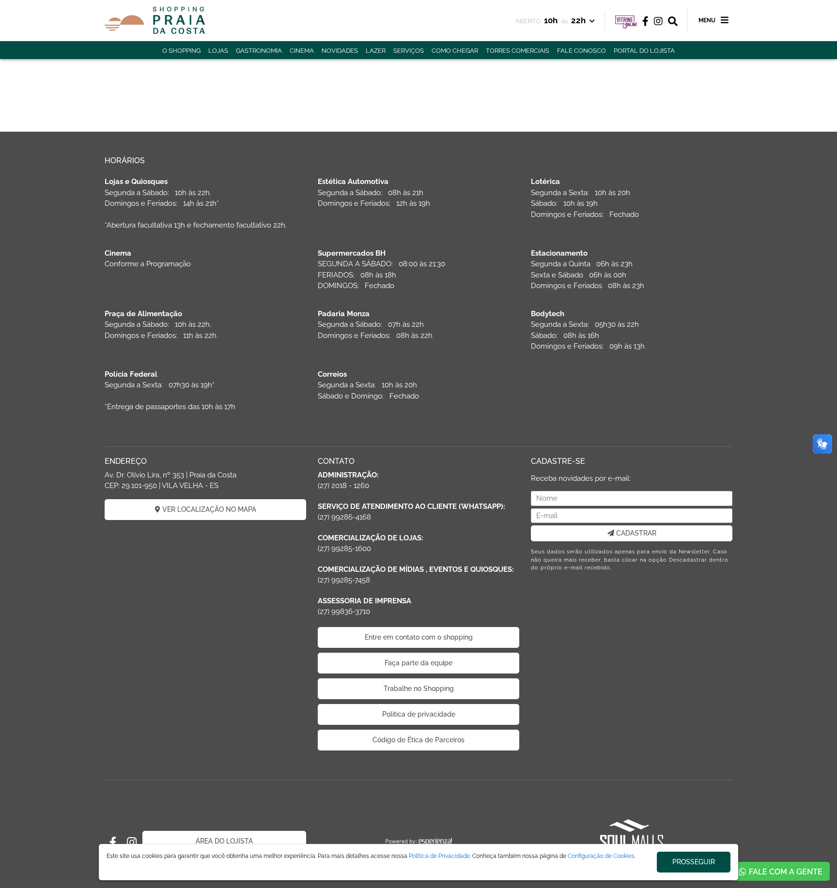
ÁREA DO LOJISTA (224, 841)
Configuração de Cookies (601, 856)
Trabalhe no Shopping (419, 688)
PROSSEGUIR (693, 862)
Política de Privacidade (439, 856)
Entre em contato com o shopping (419, 637)
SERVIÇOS (408, 50)
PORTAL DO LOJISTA (644, 50)
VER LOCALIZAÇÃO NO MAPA (208, 509)
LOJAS (218, 50)
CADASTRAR (635, 533)
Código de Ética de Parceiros (418, 740)
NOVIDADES (340, 50)
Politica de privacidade (418, 714)
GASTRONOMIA (259, 50)
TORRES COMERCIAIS (517, 50)
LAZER (376, 50)
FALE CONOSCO (581, 50)
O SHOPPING (181, 50)
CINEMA (302, 50)
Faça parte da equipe (418, 663)
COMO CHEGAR (455, 50)
